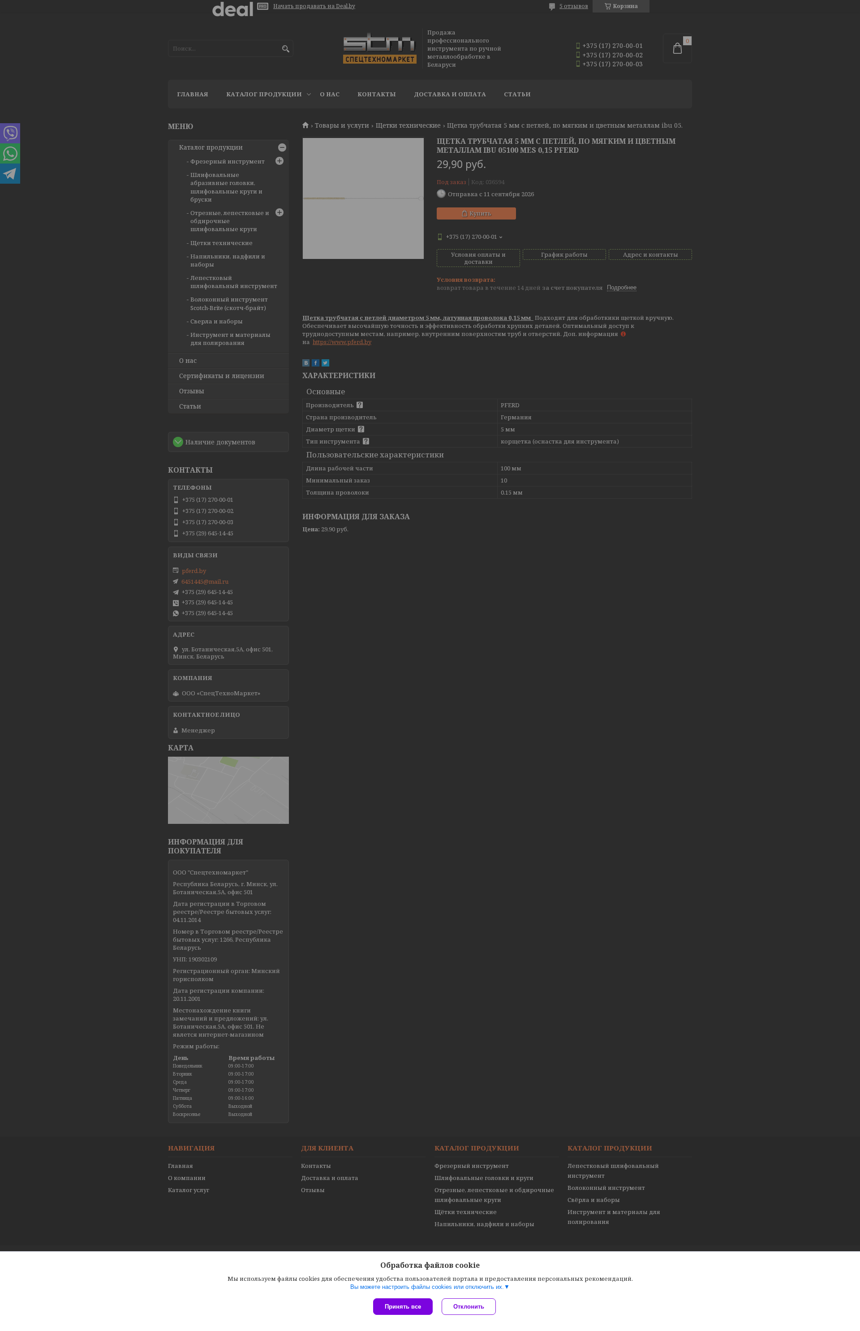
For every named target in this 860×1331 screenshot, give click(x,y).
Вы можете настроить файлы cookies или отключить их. (427, 1287)
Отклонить (468, 1306)
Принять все (403, 1306)
